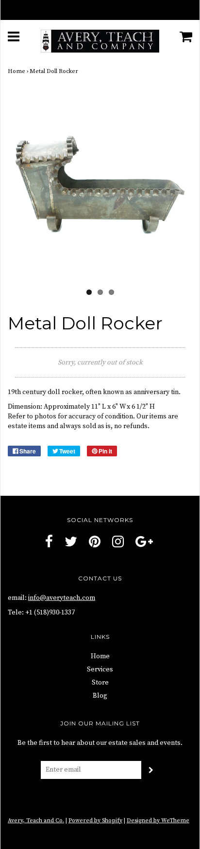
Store (100, 682)
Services (100, 669)
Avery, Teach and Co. (36, 820)
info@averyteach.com (61, 598)
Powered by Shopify (95, 820)
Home (16, 71)
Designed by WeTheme (158, 820)
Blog (100, 695)
